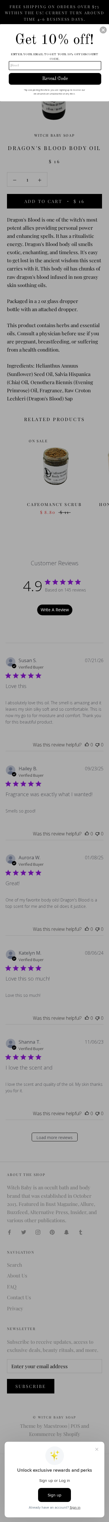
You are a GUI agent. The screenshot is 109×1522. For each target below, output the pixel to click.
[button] (103, 29)
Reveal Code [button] (55, 78)
